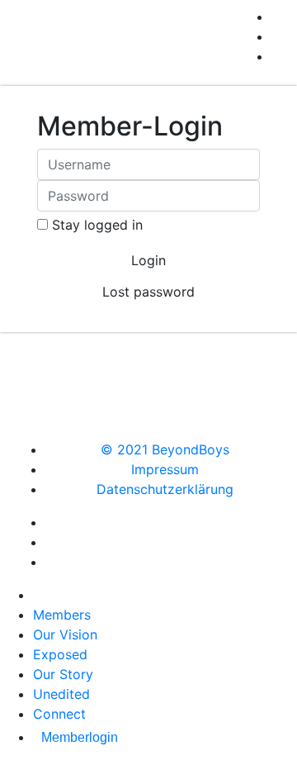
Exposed (60, 654)
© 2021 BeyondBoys (165, 449)
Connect (59, 714)
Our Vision (65, 634)
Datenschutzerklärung (165, 489)
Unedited (61, 694)
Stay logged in (97, 224)
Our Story (63, 674)
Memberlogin (79, 737)
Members (62, 614)
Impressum (165, 469)
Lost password (148, 291)
